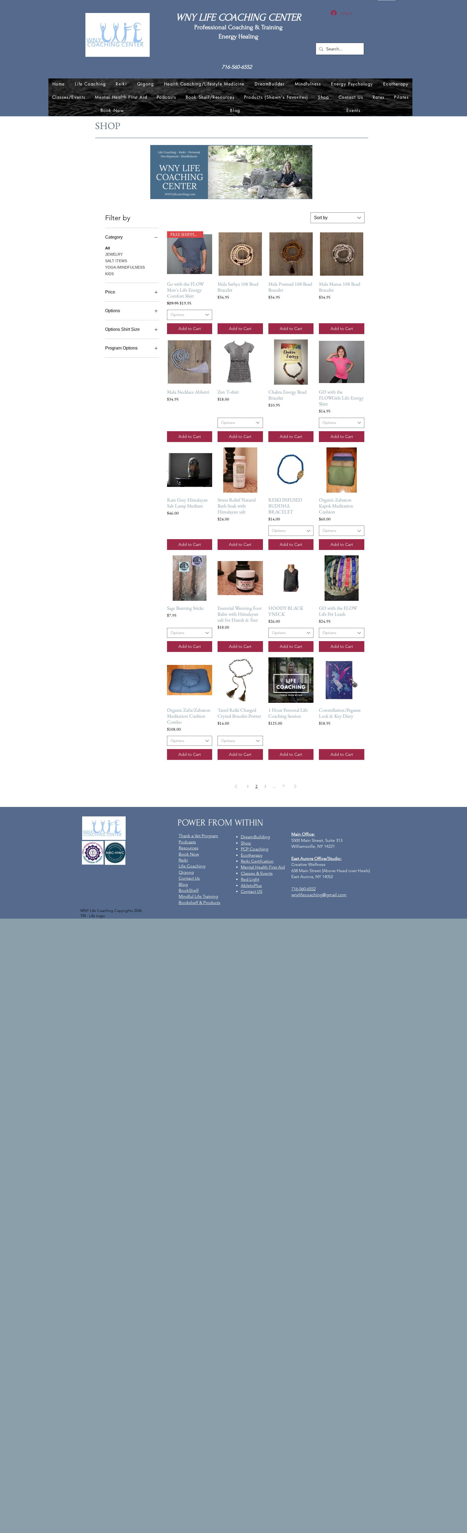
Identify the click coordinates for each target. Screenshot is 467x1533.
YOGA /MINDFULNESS (125, 267)
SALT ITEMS (116, 261)
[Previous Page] (236, 786)
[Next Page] (295, 786)
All (107, 248)
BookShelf (189, 890)
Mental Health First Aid (263, 867)
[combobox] (338, 217)
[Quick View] (240, 254)
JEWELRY (114, 254)
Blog (183, 884)
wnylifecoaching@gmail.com (318, 894)
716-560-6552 (237, 67)
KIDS (109, 274)
